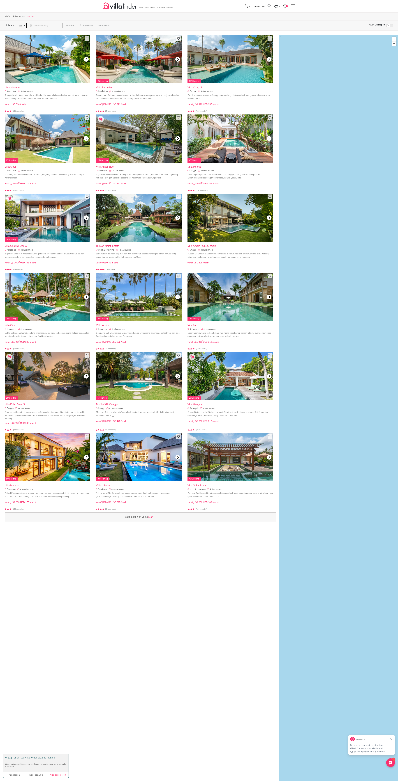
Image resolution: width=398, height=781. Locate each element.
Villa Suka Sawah (197, 485)
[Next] (86, 59)
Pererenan (102, 329)
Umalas (193, 250)
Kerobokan (11, 91)
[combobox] (47, 25)
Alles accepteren (58, 775)
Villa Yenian (102, 325)
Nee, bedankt (36, 775)
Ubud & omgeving (106, 250)
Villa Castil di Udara (16, 246)
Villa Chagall (194, 87)
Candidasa (11, 329)
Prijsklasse (87, 25)
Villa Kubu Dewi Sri (15, 404)
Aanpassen (14, 775)
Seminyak (102, 170)
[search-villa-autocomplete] (269, 6)
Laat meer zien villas (140, 517)
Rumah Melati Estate (107, 246)
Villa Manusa (12, 485)
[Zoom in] (394, 39)
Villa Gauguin (195, 404)
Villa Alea (192, 325)
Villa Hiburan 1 (104, 485)
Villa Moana (194, 166)
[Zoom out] (394, 43)
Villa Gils (10, 325)
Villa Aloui (10, 166)
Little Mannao (12, 87)
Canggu (193, 91)
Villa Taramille (104, 87)
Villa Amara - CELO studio (201, 246)
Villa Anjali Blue (105, 166)
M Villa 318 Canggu (107, 404)
